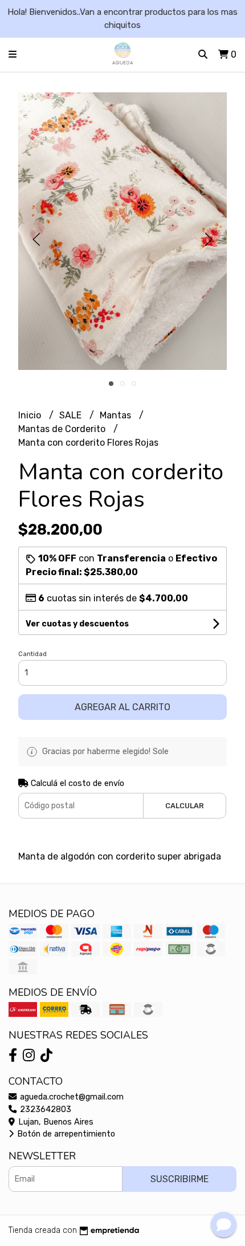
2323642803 (44, 1109)
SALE (71, 415)
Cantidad (32, 654)
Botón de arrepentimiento (65, 1134)
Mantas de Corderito (63, 429)
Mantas (116, 415)
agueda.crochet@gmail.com (71, 1097)
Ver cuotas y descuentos (77, 624)
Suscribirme (179, 1179)
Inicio (30, 415)
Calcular (184, 805)
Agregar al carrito (122, 707)
